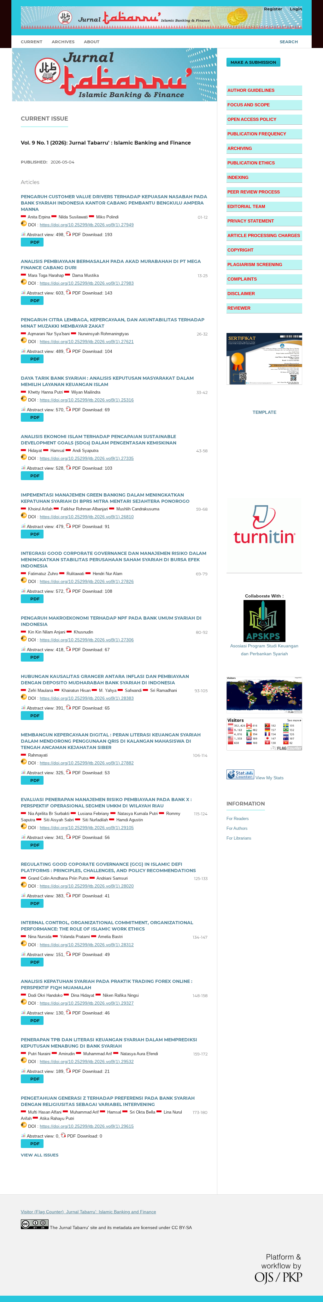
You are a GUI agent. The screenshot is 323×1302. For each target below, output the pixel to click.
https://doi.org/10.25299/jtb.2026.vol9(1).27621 (87, 341)
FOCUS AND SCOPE (248, 104)
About (91, 41)
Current (31, 41)
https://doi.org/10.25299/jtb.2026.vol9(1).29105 (87, 827)
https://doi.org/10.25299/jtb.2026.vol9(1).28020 (87, 886)
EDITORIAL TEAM (246, 206)
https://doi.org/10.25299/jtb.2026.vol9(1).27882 (87, 762)
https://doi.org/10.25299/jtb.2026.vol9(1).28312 (87, 944)
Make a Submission (253, 62)
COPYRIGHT (240, 250)
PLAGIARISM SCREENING (254, 264)
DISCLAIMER (241, 293)
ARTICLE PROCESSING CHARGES (263, 235)
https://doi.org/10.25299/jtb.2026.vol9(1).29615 (87, 1126)
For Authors (237, 828)
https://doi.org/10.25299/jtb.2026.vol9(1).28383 (87, 698)
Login (296, 8)
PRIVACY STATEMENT (250, 220)
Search (289, 41)
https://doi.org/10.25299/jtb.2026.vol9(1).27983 (87, 283)
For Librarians (238, 838)
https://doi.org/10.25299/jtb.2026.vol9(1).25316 (87, 399)
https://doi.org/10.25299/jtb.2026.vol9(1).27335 (87, 458)
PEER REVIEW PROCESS (253, 191)
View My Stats (269, 777)
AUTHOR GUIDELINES (250, 90)
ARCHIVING (239, 148)
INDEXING (238, 177)
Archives (63, 41)
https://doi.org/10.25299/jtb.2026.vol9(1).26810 (87, 516)
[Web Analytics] (240, 777)
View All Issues (39, 1154)
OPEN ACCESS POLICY (251, 119)
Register (273, 8)
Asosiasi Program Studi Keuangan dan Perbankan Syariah (264, 649)
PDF (34, 242)
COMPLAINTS (242, 279)
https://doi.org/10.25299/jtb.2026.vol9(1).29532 (87, 1061)
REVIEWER (238, 308)
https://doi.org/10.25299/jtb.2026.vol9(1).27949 (87, 224)
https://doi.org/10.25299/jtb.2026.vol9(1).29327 (87, 1003)
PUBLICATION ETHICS (251, 162)
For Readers (237, 818)
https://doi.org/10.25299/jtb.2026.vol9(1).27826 (87, 581)
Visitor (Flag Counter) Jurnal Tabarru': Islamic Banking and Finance (88, 1211)
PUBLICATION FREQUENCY (256, 133)
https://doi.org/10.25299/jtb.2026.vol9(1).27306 (87, 639)
